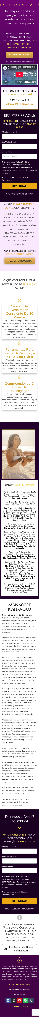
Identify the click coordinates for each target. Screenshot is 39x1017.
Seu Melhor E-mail (9, 142)
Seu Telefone (7, 152)
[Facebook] (8, 1000)
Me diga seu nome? (9, 132)
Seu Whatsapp (7, 866)
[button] (19, 1012)
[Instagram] (13, 1000)
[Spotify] (25, 1000)
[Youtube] (19, 1000)
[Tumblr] (31, 1000)
